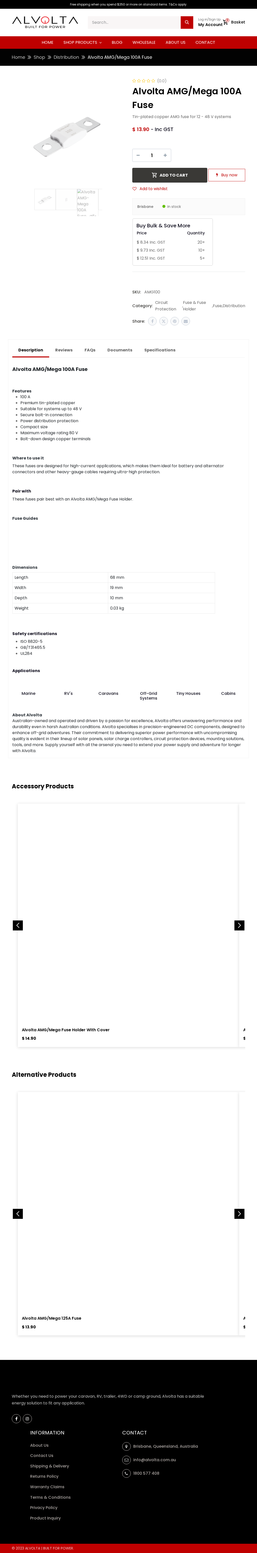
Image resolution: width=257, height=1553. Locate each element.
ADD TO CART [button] (174, 175)
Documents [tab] (119, 350)
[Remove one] (138, 155)
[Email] (185, 321)
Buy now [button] (228, 175)
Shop (39, 57)
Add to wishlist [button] (153, 189)
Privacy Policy (44, 1507)
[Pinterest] (174, 321)
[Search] (187, 22)
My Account (210, 25)
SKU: (136, 292)
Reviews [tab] (64, 350)
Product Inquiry (46, 1518)
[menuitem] (47, 42)
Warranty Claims (48, 1487)
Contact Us (41, 1455)
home (18, 57)
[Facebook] (152, 321)
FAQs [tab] (90, 350)
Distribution (66, 57)
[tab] (159, 350)
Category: (142, 306)
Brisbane (145, 206)
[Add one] (165, 155)
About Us (39, 1445)
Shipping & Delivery (50, 1466)
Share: (138, 321)
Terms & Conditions (50, 1497)
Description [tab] (30, 350)
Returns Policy (44, 1476)
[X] (163, 321)
